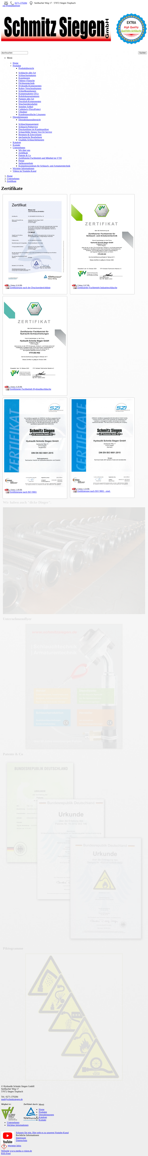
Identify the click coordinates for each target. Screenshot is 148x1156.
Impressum (21, 1138)
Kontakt (42, 1120)
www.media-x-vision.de (21, 1151)
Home (10, 176)
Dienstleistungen (46, 1114)
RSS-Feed (6, 1153)
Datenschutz (21, 1140)
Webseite (5, 1151)
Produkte (43, 1112)
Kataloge (43, 1117)
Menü (9, 58)
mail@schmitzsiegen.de (12, 1099)
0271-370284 (21, 3)
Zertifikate (11, 181)
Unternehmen (13, 178)
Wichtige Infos (14, 1145)
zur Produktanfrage (11, 5)
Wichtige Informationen (17, 1125)
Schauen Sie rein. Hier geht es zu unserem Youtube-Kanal (42, 1132)
